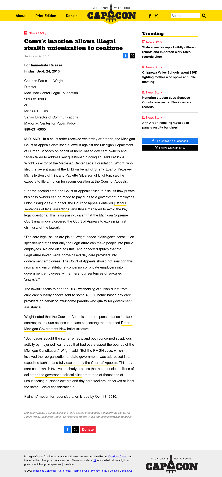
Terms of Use (81, 470)
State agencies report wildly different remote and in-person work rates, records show (169, 52)
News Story (37, 33)
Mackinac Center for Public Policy (52, 470)
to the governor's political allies (58, 374)
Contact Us (126, 470)
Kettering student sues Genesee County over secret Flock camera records (166, 102)
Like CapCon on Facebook (171, 141)
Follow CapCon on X (171, 148)
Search (203, 15)
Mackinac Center (117, 456)
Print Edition (45, 15)
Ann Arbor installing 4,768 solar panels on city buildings (165, 125)
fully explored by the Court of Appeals (88, 362)
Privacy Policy (99, 470)
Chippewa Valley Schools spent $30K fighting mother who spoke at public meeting (169, 77)
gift (94, 460)
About (20, 15)
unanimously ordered (50, 221)
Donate (72, 15)
